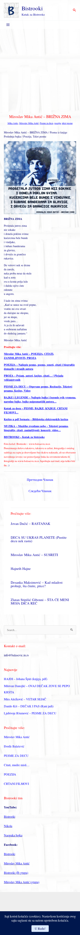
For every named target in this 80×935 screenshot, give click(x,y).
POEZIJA (10, 774)
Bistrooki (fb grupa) (16, 873)
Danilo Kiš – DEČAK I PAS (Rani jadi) (28, 706)
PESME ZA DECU (16, 755)
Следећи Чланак (40, 491)
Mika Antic (13, 123)
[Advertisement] (40, 71)
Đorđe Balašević (14, 746)
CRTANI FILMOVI (16, 784)
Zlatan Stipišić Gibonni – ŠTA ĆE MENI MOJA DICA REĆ (40, 601)
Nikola (8, 826)
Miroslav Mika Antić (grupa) (21, 882)
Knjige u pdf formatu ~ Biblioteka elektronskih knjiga (36, 419)
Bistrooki (32, 8)
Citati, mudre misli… (17, 765)
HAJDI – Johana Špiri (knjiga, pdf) (25, 679)
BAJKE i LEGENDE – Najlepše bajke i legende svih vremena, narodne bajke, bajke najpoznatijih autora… (40, 399)
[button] (74, 10)
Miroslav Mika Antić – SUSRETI (34, 554)
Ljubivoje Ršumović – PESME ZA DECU (30, 713)
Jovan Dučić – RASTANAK (30, 523)
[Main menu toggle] (8, 25)
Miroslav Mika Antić (29, 123)
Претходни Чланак (40, 479)
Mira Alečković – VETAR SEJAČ (25, 699)
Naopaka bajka (13, 835)
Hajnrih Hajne (21, 568)
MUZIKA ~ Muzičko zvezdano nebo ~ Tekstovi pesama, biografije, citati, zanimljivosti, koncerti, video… (36, 428)
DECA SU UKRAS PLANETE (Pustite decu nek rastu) (39, 539)
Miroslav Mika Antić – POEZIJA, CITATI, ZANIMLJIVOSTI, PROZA (29, 356)
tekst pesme (67, 123)
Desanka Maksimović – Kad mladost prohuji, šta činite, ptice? (37, 584)
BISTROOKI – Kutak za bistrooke (24, 437)
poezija (57, 123)
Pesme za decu (46, 123)
